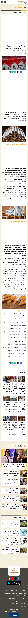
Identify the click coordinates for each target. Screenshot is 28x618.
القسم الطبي (23, 591)
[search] (2, 2)
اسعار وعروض (23, 604)
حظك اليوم (23, 606)
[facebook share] (21, 72)
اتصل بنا (7, 609)
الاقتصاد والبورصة (15, 596)
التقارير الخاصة (11, 588)
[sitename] (14, 571)
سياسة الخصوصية (14, 609)
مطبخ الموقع (8, 593)
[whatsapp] (9, 72)
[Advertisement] (14, 29)
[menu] (5, 2)
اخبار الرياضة (14, 593)
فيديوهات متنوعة (14, 591)
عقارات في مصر (15, 604)
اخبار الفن (7, 591)
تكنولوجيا (12, 601)
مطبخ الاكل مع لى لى (21, 601)
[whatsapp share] (15, 72)
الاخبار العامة (18, 7)
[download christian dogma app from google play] (14, 583)
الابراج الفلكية (7, 604)
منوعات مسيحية (22, 593)
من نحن (21, 609)
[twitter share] (18, 72)
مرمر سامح (22, 53)
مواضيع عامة (23, 596)
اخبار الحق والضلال (22, 598)
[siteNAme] (22, 2)
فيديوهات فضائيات (12, 598)
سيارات (7, 601)
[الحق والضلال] (25, 7)
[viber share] (12, 72)
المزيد (14, 559)
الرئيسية (24, 588)
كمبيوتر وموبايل (6, 596)
